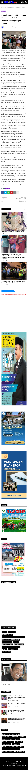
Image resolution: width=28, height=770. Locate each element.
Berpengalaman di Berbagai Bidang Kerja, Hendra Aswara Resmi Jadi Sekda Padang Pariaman (17, 712)
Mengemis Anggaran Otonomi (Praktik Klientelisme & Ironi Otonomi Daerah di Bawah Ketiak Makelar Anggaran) (16, 719)
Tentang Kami (6, 761)
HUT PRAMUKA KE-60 (19, 751)
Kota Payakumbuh (15, 639)
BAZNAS (5, 746)
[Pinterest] (11, 192)
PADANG (17, 642)
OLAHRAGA (19, 741)
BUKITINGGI (12, 632)
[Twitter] (5, 192)
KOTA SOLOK (6, 639)
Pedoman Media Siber (20, 761)
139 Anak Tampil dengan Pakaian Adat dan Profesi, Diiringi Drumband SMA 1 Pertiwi (16, 697)
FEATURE (7, 6)
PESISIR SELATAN (7, 646)
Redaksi (12, 761)
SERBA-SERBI (6, 736)
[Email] (14, 192)
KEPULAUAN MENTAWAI (8, 637)
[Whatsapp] (8, 192)
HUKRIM (5, 741)
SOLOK (4, 649)
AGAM (4, 632)
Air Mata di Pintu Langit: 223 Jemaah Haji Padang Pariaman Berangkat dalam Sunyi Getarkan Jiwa (13, 282)
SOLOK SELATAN (13, 649)
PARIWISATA (16, 744)
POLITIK (17, 739)
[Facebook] (2, 192)
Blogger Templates (11, 765)
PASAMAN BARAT (19, 644)
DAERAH (12, 746)
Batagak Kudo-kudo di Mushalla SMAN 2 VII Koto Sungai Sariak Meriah (17, 704)
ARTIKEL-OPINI (6, 734)
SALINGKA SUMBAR (7, 739)
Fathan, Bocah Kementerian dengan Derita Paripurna (13, 231)
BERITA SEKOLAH (7, 749)
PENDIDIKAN (15, 736)
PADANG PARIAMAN (7, 644)
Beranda (3, 6)
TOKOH (12, 741)
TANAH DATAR (6, 651)
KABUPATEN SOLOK (7, 634)
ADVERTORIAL (20, 746)
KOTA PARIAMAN (21, 637)
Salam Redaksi (4, 682)
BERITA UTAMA (16, 734)
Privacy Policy (14, 763)
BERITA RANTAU (6, 744)
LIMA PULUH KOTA (7, 642)
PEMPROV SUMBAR (7, 751)
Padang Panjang (17, 646)
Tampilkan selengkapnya (21, 209)
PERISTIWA (16, 749)
